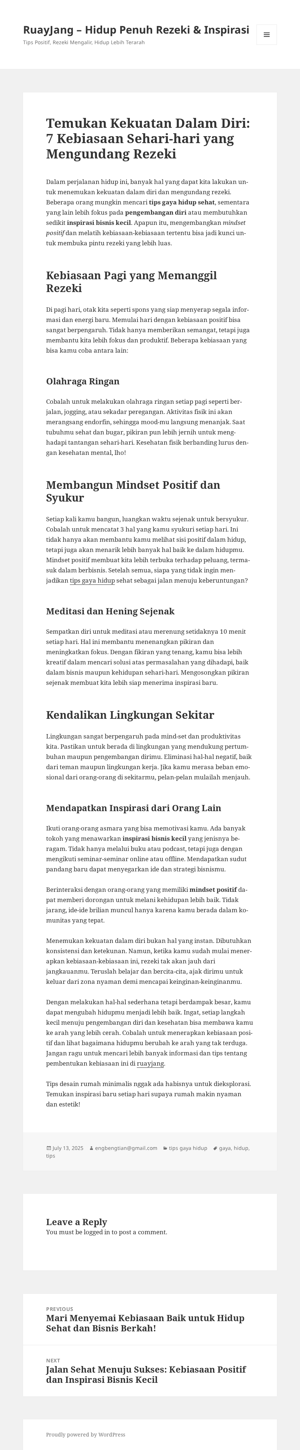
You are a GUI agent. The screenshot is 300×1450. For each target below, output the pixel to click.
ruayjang (150, 1063)
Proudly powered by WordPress (85, 1434)
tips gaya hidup (92, 580)
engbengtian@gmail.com (126, 1147)
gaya (225, 1147)
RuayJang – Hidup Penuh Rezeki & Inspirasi (136, 29)
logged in (97, 1232)
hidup (241, 1147)
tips (50, 1155)
